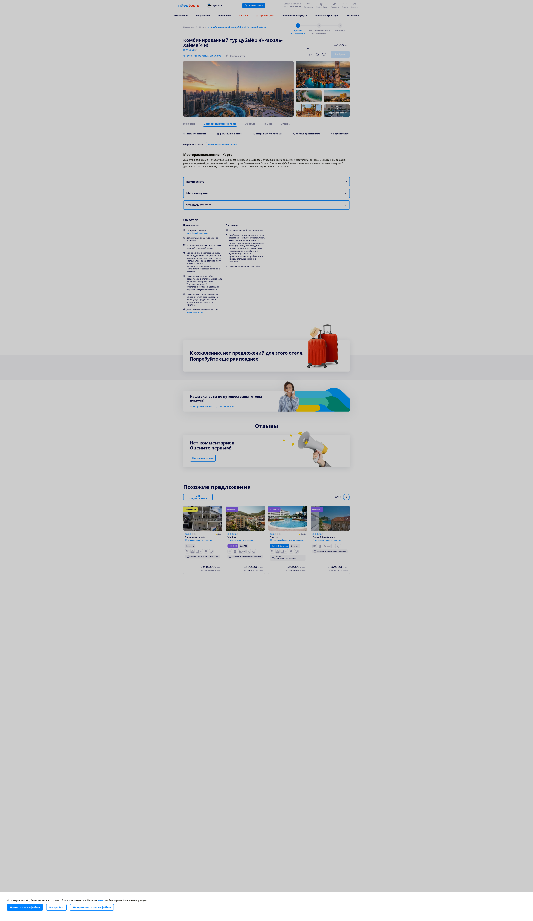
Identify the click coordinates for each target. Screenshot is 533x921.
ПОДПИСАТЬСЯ (279, 477)
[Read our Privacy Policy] (303, 470)
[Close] (304, 434)
